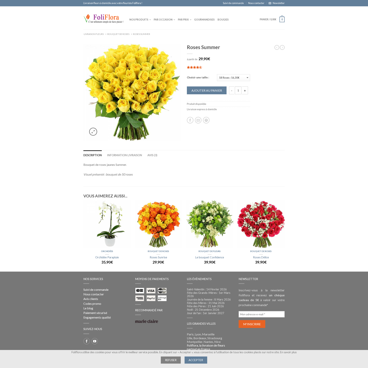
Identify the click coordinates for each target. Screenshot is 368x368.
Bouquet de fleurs (210, 251)
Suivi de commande (233, 3)
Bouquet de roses (158, 251)
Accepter (196, 360)
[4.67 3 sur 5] (218, 67)
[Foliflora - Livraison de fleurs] (103, 18)
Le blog (88, 308)
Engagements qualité (97, 317)
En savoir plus (288, 352)
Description (92, 155)
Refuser (171, 360)
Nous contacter (256, 3)
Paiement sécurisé (95, 313)
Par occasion (163, 19)
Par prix (183, 19)
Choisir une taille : (198, 77)
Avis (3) (152, 155)
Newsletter (279, 3)
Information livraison (124, 155)
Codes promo (92, 303)
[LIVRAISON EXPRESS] (107, 224)
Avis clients (90, 299)
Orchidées (107, 251)
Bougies (223, 19)
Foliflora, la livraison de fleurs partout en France (206, 347)
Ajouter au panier (206, 90)
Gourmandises (204, 19)
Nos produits (138, 19)
